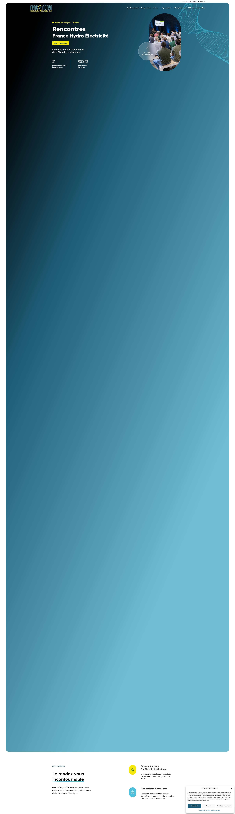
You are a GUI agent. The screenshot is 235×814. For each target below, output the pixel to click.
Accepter (194, 806)
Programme (146, 8)
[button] (231, 788)
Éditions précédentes (196, 8)
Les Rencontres (133, 8)
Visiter (155, 8)
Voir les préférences (224, 806)
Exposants (166, 8)
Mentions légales (215, 810)
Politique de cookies (204, 810)
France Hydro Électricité (198, 1)
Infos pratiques (180, 8)
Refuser (208, 806)
